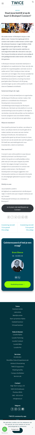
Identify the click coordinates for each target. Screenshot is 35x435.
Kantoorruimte (17, 309)
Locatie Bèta (17, 344)
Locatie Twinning (17, 338)
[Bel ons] (19, 277)
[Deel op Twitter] (15, 217)
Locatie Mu (17, 347)
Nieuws (17, 10)
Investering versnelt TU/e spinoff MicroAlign (8, 227)
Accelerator (17, 357)
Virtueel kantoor (17, 325)
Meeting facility (17, 370)
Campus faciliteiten (17, 373)
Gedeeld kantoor (17, 322)
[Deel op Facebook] (12, 217)
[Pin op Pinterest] (22, 217)
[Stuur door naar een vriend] (19, 217)
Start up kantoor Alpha (17, 318)
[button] (2, 3)
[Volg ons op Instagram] (15, 409)
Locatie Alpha (17, 334)
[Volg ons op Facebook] (12, 409)
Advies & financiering (17, 363)
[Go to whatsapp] (4, 429)
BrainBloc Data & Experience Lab (17, 360)
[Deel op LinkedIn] (26, 217)
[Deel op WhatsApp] (8, 217)
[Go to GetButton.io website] (5, 433)
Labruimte (17, 312)
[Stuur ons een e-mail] (16, 277)
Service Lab (17, 376)
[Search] (33, 2)
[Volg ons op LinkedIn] (22, 409)
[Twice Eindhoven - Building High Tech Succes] (17, 3)
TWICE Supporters (17, 366)
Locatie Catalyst (17, 341)
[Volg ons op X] (19, 409)
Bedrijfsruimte (17, 315)
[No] (32, 428)
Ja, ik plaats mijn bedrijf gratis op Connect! (17, 208)
